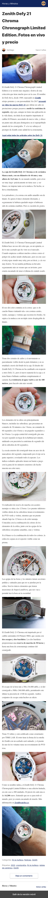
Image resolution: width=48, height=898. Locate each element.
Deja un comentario (24, 876)
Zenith (38, 97)
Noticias (27, 860)
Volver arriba (41, 887)
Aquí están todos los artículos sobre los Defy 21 (22, 135)
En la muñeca (17, 860)
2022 (13, 865)
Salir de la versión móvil (24, 894)
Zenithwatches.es (22, 802)
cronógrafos (21, 865)
